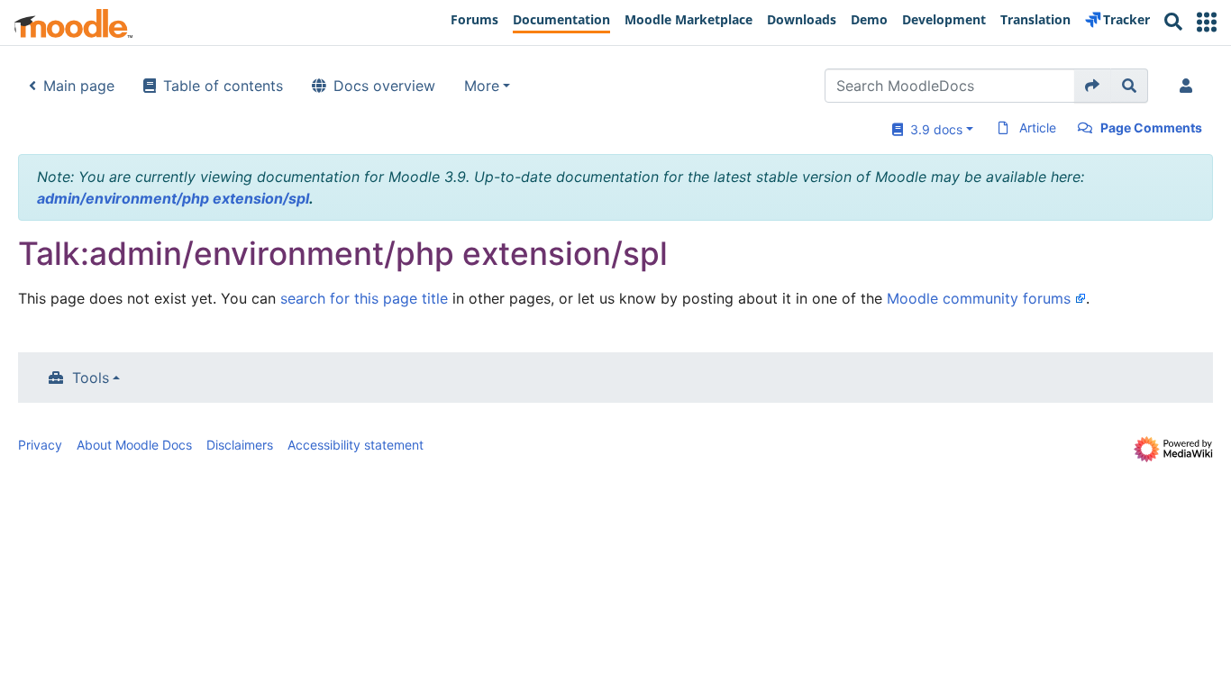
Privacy (40, 444)
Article (1037, 127)
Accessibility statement (355, 444)
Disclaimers (239, 444)
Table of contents (223, 86)
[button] (1207, 22)
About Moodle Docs (134, 444)
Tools (90, 378)
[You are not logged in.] (1189, 86)
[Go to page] (1092, 85)
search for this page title (364, 298)
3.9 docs (932, 129)
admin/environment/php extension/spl (173, 198)
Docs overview (384, 86)
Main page (78, 86)
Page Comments (1151, 127)
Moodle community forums (979, 298)
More (481, 86)
